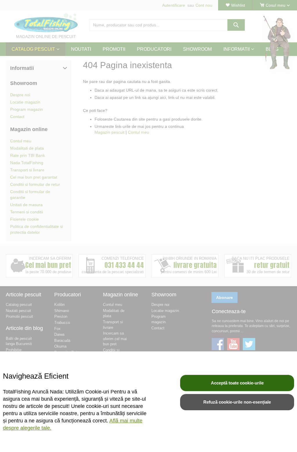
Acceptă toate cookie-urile (237, 382)
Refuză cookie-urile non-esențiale (237, 402)
